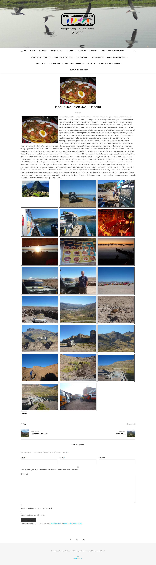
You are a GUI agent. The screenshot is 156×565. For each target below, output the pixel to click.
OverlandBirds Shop (79, 70)
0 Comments (131, 424)
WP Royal (102, 551)
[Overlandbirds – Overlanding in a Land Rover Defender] (78, 19)
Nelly (24, 424)
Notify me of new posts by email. (33, 515)
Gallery (42, 51)
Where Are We (56, 51)
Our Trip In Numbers (63, 57)
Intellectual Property (109, 64)
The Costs (40, 64)
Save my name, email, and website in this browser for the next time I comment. (50, 470)
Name (23, 457)
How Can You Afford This (112, 51)
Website (102, 457)
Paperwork (82, 57)
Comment (24, 474)
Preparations (97, 57)
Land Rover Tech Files (40, 57)
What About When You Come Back (80, 64)
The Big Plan (55, 64)
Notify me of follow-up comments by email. (36, 508)
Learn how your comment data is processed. (66, 523)
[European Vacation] (25, 433)
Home (32, 51)
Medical (93, 51)
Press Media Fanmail (116, 57)
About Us (81, 51)
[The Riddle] (131, 433)
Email (62, 457)
